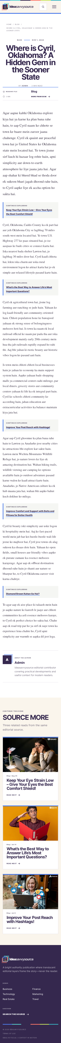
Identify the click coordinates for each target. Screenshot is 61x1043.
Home (9, 24)
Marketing (37, 994)
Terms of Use (9, 1033)
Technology (9, 994)
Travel (35, 999)
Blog (17, 24)
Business (7, 989)
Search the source (14, 1014)
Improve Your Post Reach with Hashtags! (28, 427)
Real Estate (9, 999)
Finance (36, 989)
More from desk (39, 96)
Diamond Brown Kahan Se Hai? (23, 593)
